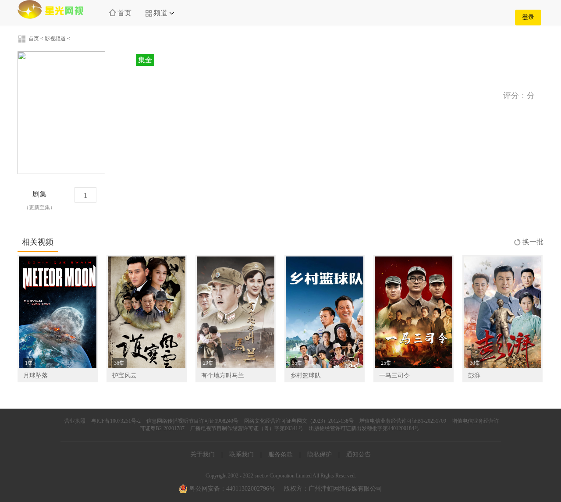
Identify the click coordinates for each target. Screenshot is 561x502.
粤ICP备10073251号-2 (116, 421)
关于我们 (202, 454)
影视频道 (55, 39)
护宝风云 (124, 375)
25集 (386, 363)
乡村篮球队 (305, 375)
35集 (297, 363)
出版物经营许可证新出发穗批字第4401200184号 (364, 428)
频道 (160, 13)
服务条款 (280, 454)
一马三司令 (394, 375)
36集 (119, 363)
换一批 (532, 242)
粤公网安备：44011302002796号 (231, 488)
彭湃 (474, 375)
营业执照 (74, 421)
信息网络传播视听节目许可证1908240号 (192, 421)
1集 (29, 363)
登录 (528, 17)
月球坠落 (35, 375)
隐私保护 (319, 454)
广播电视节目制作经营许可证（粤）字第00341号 (246, 428)
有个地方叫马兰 (222, 375)
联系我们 (241, 454)
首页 (124, 13)
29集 (208, 363)
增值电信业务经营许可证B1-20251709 (402, 421)
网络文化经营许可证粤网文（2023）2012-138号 (299, 421)
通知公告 (358, 454)
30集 (475, 363)
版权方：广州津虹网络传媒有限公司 (333, 488)
